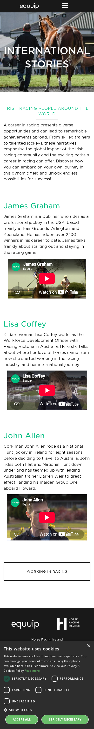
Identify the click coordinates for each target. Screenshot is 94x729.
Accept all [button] (22, 719)
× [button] (88, 646)
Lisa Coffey (25, 324)
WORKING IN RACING (47, 571)
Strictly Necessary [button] (65, 719)
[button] (47, 710)
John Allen (24, 435)
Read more (32, 671)
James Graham (32, 205)
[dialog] (47, 685)
